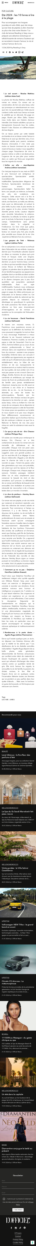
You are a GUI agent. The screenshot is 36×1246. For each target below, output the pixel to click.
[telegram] (22, 52)
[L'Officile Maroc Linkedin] (25, 1228)
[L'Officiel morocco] (18, 2)
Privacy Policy (18, 1239)
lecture (5, 700)
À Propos (18, 1233)
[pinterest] (9, 52)
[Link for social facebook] (11, 1228)
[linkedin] (13, 52)
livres (12, 700)
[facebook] (6, 52)
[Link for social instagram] (16, 1228)
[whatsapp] (19, 52)
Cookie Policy (18, 1243)
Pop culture (8, 11)
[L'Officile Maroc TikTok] (20, 1228)
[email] (3, 52)
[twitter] (16, 52)
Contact (18, 1236)
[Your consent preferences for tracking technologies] (32, 1242)
